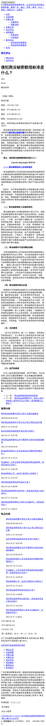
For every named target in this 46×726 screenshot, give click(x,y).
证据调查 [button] (10, 17)
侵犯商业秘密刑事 (17, 133)
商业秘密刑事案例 (18, 43)
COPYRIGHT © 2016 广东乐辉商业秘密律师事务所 (23, 716)
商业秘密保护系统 (17, 645)
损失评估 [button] (10, 30)
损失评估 (5, 53)
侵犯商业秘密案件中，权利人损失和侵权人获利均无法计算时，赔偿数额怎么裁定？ (25, 400)
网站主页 (10, 650)
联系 (8, 48)
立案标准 (15, 22)
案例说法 (10, 665)
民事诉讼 (15, 35)
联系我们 (10, 668)
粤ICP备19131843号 (10, 718)
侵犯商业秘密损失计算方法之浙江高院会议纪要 (21, 422)
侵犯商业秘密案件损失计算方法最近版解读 (19, 414)
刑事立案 (10, 655)
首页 (8, 14)
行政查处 (15, 37)
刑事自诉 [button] (10, 27)
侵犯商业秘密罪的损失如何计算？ (15, 482)
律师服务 (10, 663)
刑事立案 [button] (10, 19)
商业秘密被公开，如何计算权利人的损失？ (19, 473)
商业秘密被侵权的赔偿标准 (26, 396)
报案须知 (15, 25)
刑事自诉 (10, 657)
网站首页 (10, 58)
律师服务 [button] (10, 32)
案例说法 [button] (10, 40)
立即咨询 (5, 645)
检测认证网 (16, 702)
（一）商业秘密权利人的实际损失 (17, 167)
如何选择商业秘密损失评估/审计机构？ (18, 431)
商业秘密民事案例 (18, 45)
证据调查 (10, 652)
